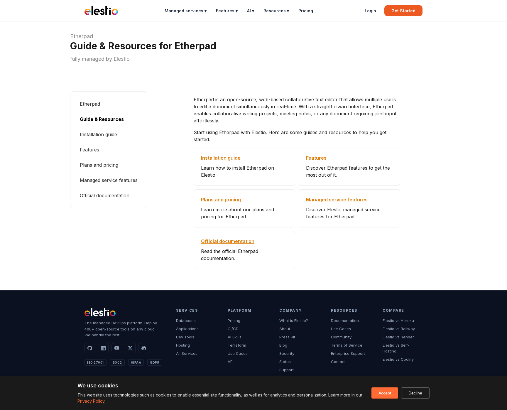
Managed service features (109, 180)
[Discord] (143, 348)
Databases (186, 320)
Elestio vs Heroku (398, 320)
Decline (415, 393)
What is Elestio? (293, 320)
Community (341, 337)
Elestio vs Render (398, 337)
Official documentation (104, 195)
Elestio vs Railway (399, 328)
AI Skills (234, 337)
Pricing (305, 10)
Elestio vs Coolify (398, 359)
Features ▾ (227, 10)
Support (286, 369)
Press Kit (287, 337)
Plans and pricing (99, 165)
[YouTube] (116, 348)
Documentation (345, 320)
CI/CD (233, 328)
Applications (187, 328)
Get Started (403, 10)
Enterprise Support (348, 353)
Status (285, 361)
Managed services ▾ (186, 10)
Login (370, 10)
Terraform (237, 345)
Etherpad (81, 36)
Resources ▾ (276, 10)
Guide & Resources (102, 119)
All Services (186, 353)
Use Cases (238, 353)
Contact (338, 361)
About (284, 328)
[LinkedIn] (103, 348)
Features (89, 150)
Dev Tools (185, 337)
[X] (130, 348)
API (231, 361)
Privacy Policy (90, 401)
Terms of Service (346, 345)
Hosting (183, 345)
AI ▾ (250, 10)
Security (286, 353)
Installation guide (98, 134)
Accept (384, 393)
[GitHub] (89, 348)
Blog (283, 345)
